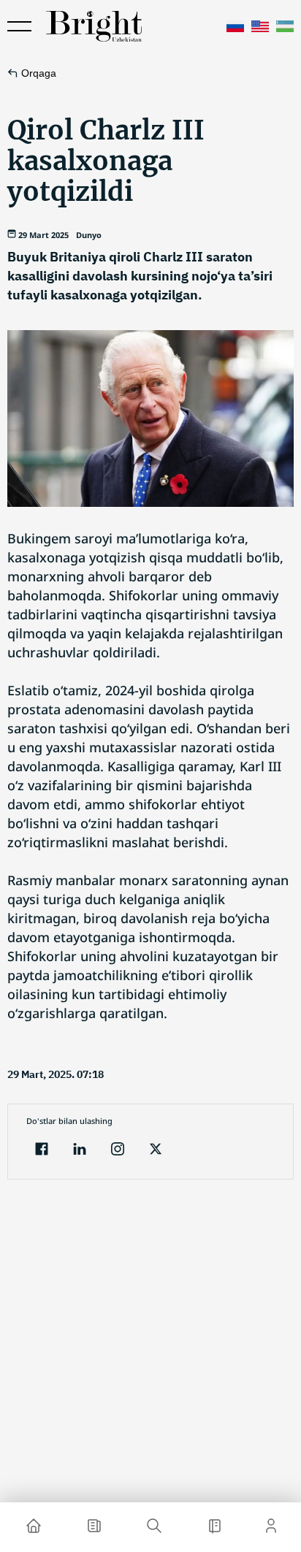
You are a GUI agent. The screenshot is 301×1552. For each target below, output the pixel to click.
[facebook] (41, 1151)
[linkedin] (79, 1151)
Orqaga (38, 73)
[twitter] (155, 1151)
